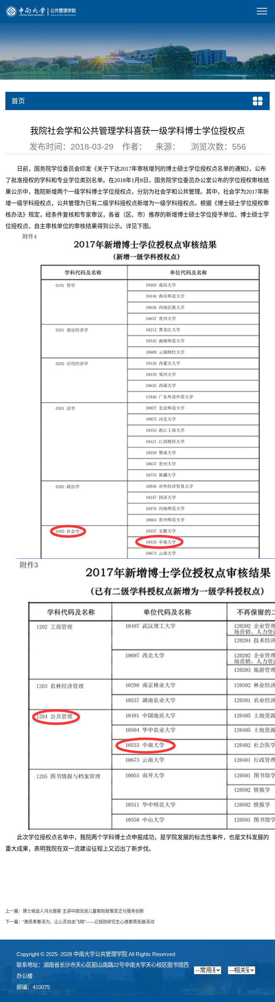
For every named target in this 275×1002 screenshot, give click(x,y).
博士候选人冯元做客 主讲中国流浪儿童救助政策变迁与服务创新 (83, 911)
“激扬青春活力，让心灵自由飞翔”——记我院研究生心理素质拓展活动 (88, 922)
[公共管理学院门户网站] (41, 11)
